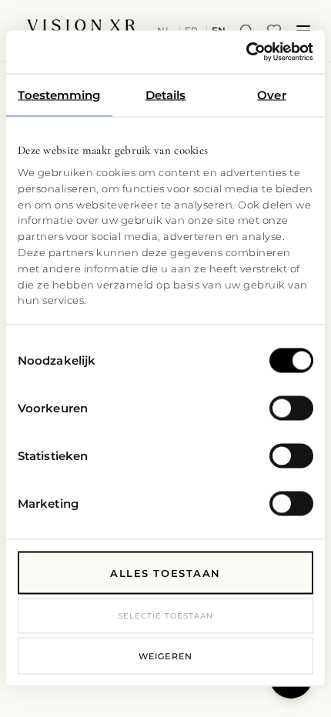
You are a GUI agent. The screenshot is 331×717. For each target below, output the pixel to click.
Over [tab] (271, 94)
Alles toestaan (165, 572)
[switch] (291, 407)
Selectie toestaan (165, 615)
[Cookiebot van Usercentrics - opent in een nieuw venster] (246, 52)
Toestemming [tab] (59, 94)
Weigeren (165, 656)
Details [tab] (165, 94)
